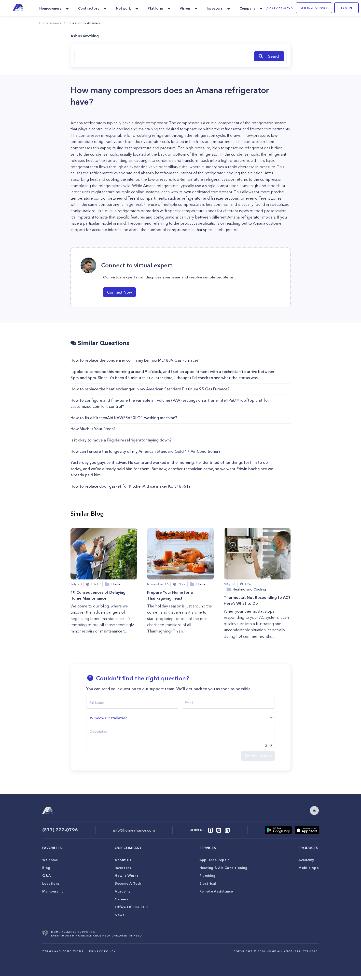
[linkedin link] (227, 830)
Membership (53, 891)
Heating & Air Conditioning (223, 868)
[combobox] (163, 56)
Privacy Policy (102, 951)
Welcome (50, 860)
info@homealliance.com (134, 830)
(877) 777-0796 (279, 8)
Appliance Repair (214, 860)
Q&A (46, 875)
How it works (127, 875)
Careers (121, 899)
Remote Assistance (216, 891)
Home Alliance (50, 23)
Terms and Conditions (62, 951)
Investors (123, 868)
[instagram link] (218, 830)
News (119, 915)
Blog (46, 868)
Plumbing (207, 875)
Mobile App (308, 868)
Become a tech (128, 883)
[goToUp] (314, 810)
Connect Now (119, 292)
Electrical (207, 883)
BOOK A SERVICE (314, 8)
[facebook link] (210, 830)
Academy (122, 891)
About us (123, 860)
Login (346, 8)
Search (274, 56)
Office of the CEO (131, 907)
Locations (50, 883)
